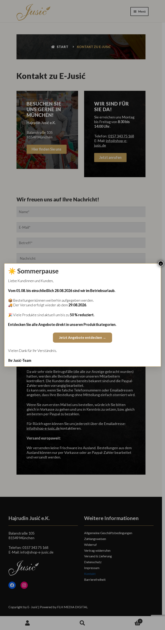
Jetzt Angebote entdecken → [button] (82, 337)
